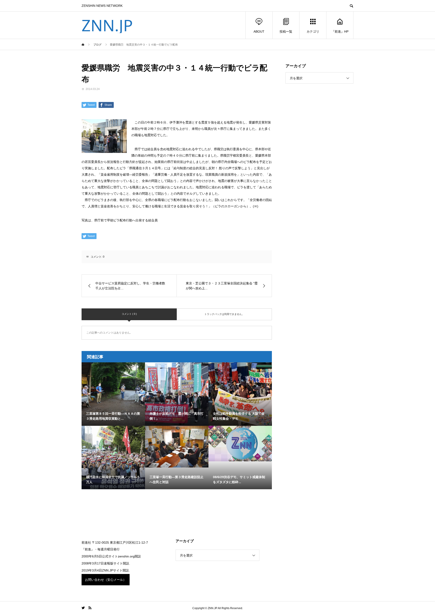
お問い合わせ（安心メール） (105, 579)
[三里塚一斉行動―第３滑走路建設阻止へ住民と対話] (176, 447)
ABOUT (259, 31)
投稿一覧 (286, 31)
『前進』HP (339, 31)
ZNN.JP (107, 25)
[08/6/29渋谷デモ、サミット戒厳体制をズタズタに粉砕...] (240, 443)
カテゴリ (313, 31)
